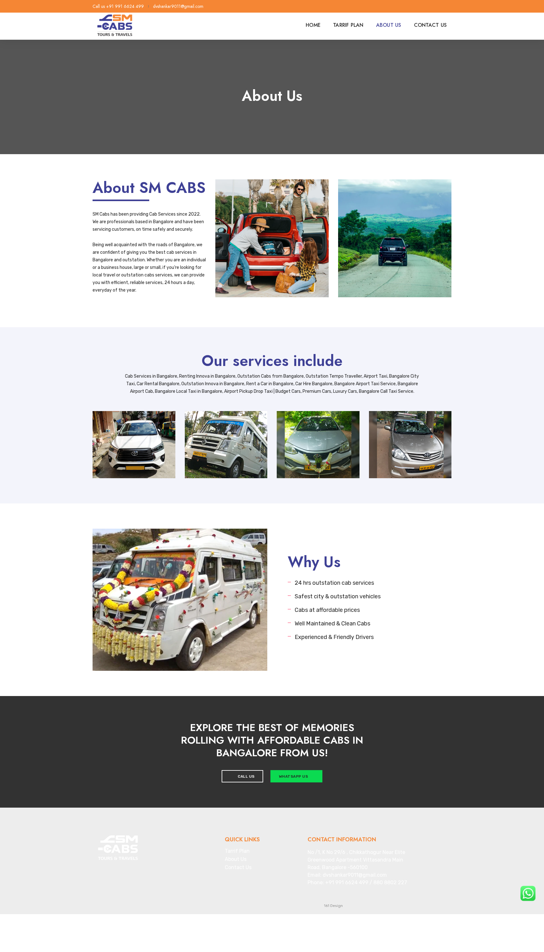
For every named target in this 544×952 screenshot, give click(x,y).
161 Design (333, 905)
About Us (388, 25)
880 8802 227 (390, 882)
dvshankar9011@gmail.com (178, 6)
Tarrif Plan (348, 25)
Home (313, 25)
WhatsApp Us (294, 776)
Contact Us (430, 25)
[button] (172, 655)
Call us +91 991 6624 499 (118, 6)
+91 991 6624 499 (346, 882)
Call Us (246, 776)
